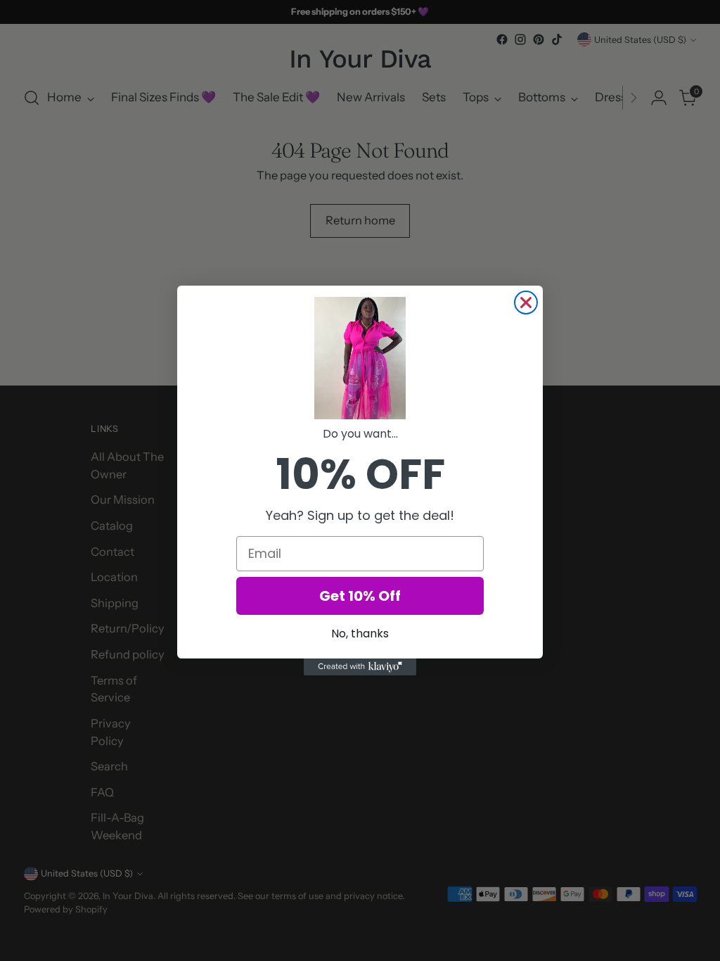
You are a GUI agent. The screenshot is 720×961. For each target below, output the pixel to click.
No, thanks (360, 633)
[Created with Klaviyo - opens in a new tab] (360, 666)
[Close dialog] (526, 302)
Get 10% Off (360, 596)
